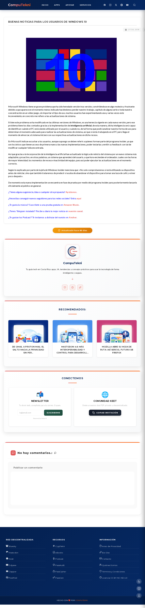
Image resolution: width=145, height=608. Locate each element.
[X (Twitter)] (116, 5)
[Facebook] (104, 5)
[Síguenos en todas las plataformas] (80, 287)
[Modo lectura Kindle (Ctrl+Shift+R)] (139, 588)
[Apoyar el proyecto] (65, 287)
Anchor (73, 217)
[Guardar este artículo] (139, 595)
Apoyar (70, 5)
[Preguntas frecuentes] (72, 287)
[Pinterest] (121, 5)
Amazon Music (71, 205)
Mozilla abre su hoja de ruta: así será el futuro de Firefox (116, 349)
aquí (78, 198)
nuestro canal (76, 211)
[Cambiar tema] (139, 581)
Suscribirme (53, 413)
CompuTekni (81, 600)
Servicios (85, 5)
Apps (57, 5)
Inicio (45, 5)
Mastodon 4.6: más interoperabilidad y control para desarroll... (72, 349)
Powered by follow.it (40, 418)
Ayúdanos (71, 192)
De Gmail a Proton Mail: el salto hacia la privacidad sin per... (28, 349)
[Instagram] (110, 5)
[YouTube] (127, 5)
